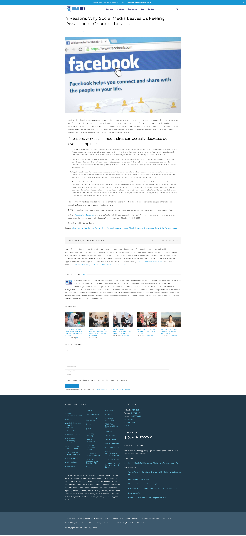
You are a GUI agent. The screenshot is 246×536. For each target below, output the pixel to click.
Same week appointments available (139, 2)
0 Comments (79, 338)
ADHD (68, 409)
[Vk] (173, 240)
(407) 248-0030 (137, 410)
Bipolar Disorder (72, 431)
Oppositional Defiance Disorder (93, 454)
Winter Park (148, 261)
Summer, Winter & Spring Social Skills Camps (112, 465)
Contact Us (128, 419)
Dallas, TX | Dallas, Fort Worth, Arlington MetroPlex (147, 498)
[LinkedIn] (163, 240)
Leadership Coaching (90, 435)
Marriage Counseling (90, 440)
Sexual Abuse (110, 436)
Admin (69, 31)
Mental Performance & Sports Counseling (112, 453)
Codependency (72, 458)
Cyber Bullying (107, 228)
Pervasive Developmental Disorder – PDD (92, 461)
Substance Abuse (112, 459)
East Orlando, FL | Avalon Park (140, 479)
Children (98, 228)
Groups (88, 424)
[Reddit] (159, 240)
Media (126, 425)
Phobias (89, 467)
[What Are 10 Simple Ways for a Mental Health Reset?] (171, 313)
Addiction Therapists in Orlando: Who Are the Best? (146, 331)
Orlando (132, 228)
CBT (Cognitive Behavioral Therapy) (74, 453)
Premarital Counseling (109, 419)
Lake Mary (86, 265)
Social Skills (159, 228)
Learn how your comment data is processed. (113, 389)
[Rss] (137, 437)
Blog (85, 228)
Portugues (109, 414)
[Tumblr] (166, 240)
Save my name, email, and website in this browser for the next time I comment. (97, 380)
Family (125, 228)
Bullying (91, 228)
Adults (74, 228)
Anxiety (80, 228)
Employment (129, 422)
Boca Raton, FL (134, 493)
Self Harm (109, 432)
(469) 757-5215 (135, 416)
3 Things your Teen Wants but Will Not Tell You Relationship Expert (74, 332)
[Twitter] (129, 437)
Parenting (139, 228)
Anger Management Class (74, 414)
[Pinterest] (170, 240)
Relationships (149, 228)
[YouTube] (133, 437)
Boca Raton (106, 265)
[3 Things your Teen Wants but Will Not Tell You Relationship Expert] (75, 313)
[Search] (177, 9)
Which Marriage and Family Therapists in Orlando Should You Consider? (98, 332)
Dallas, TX (125, 265)
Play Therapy (110, 410)
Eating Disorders (92, 414)
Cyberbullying (72, 462)
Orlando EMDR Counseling (91, 419)
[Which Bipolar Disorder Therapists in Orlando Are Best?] (123, 313)
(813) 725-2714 (135, 413)
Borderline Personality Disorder (70, 440)
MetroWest (157, 261)
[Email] (177, 240)
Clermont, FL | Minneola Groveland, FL (143, 484)
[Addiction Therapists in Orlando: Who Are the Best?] (147, 313)
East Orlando (76, 265)
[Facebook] (152, 240)
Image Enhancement (91, 429)
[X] (156, 240)
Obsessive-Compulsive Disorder (90, 447)
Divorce (89, 410)
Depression (117, 228)
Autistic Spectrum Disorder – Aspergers (73, 425)
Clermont (98, 265)
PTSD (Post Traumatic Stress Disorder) (111, 426)
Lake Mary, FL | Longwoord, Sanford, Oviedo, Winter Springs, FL (152, 488)
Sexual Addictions (112, 443)
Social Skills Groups (112, 447)
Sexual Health (110, 440)
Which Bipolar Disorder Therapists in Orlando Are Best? (122, 331)
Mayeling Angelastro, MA (84, 215)
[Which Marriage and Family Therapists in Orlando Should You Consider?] (99, 313)
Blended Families (73, 435)
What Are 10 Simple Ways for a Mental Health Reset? (169, 331)
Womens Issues (171, 228)
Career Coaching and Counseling (72, 447)
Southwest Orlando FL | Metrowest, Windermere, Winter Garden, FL (151, 463)
